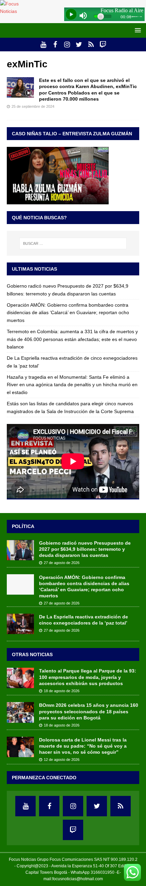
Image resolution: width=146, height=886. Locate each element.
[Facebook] (55, 44)
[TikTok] (91, 44)
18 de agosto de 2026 (61, 691)
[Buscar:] (73, 243)
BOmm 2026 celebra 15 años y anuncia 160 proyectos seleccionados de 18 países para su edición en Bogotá (88, 711)
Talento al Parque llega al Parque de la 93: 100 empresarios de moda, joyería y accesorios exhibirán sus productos (87, 677)
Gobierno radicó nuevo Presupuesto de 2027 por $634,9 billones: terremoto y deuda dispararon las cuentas (85, 549)
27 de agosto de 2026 (61, 563)
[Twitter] (79, 44)
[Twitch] (103, 44)
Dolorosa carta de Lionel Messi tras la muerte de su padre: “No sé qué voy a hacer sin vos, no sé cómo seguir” (83, 746)
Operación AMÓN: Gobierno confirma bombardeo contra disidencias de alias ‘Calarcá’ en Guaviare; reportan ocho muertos (68, 312)
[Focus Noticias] (17, 11)
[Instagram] (67, 44)
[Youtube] (43, 44)
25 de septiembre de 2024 (33, 106)
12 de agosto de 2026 (61, 759)
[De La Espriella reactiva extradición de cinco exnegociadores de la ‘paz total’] (20, 624)
